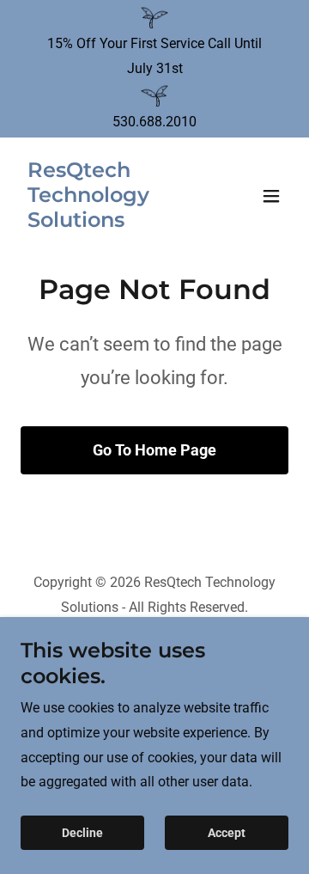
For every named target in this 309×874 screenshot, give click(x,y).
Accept (226, 833)
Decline (82, 833)
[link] (114, 222)
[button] (271, 196)
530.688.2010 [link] (154, 121)
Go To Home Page (154, 450)
